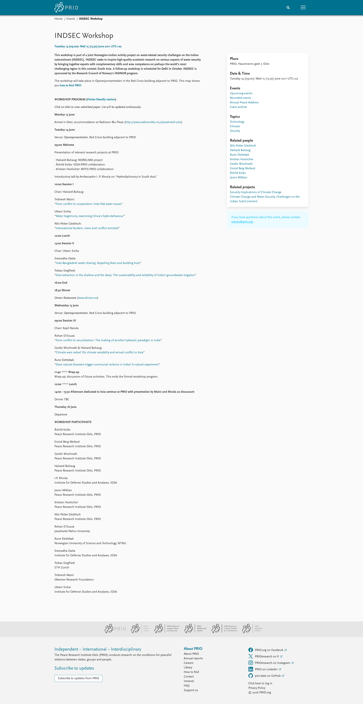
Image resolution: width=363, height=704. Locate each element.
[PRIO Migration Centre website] (250, 632)
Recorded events (240, 98)
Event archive (238, 107)
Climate (235, 126)
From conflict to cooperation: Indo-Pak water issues (88, 204)
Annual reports (193, 658)
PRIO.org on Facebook (269, 650)
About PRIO (191, 654)
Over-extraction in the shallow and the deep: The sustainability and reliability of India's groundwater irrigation (125, 275)
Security (235, 131)
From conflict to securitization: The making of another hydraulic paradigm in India (108, 340)
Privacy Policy (256, 688)
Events (71, 18)
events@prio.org (242, 221)
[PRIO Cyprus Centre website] (138, 632)
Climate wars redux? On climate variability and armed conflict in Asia (99, 352)
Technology (237, 121)
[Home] (66, 7)
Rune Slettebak (239, 154)
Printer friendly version (101, 99)
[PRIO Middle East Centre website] (193, 632)
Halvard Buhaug (240, 150)
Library (188, 667)
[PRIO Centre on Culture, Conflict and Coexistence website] (222, 632)
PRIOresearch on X (267, 656)
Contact (189, 676)
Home (58, 18)
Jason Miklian (238, 177)
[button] (303, 7)
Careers (188, 663)
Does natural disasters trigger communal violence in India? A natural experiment (107, 364)
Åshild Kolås (238, 173)
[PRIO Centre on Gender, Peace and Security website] (165, 632)
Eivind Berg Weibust (242, 168)
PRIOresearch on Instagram (273, 663)
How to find (191, 672)
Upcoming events (241, 93)
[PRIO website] (114, 632)
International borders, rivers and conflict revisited (87, 228)
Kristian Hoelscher (241, 159)
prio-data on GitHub (268, 675)
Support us (191, 690)
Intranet (189, 681)
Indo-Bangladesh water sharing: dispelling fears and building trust (98, 263)
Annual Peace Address (244, 102)
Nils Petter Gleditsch (243, 145)
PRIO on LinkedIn (266, 669)
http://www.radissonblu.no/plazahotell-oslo (153, 122)
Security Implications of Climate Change (256, 192)
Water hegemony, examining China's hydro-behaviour (90, 216)
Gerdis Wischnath (241, 163)
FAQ (186, 685)
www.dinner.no (87, 298)
